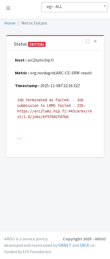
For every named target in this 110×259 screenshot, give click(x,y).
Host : (20, 60)
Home (9, 23)
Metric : (22, 72)
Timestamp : (27, 85)
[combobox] (74, 7)
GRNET (65, 245)
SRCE (84, 245)
